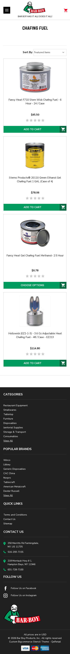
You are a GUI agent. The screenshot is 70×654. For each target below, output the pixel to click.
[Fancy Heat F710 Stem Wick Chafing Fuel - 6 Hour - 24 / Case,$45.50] (35, 77)
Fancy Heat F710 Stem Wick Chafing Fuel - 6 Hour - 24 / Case (35, 101)
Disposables (10, 423)
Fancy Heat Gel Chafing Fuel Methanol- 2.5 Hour (35, 255)
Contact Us (9, 519)
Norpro (7, 477)
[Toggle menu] (6, 10)
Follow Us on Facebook (23, 588)
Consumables (10, 436)
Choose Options (32, 285)
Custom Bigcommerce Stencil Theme (29, 641)
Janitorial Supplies (13, 427)
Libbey (6, 464)
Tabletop (8, 414)
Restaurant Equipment (15, 405)
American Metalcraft (14, 486)
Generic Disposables (14, 469)
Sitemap (7, 523)
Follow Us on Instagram (23, 595)
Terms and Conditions (15, 514)
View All (8, 440)
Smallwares (9, 410)
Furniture (8, 418)
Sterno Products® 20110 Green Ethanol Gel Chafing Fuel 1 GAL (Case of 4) (35, 179)
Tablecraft (9, 482)
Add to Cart (32, 129)
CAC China (9, 473)
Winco (6, 460)
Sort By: (28, 52)
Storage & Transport (14, 432)
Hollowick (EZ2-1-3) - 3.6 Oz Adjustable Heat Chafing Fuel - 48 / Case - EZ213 (35, 335)
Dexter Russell (11, 491)
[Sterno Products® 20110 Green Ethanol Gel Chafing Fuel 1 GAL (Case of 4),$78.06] (35, 155)
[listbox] (50, 52)
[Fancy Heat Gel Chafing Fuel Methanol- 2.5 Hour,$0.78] (35, 233)
